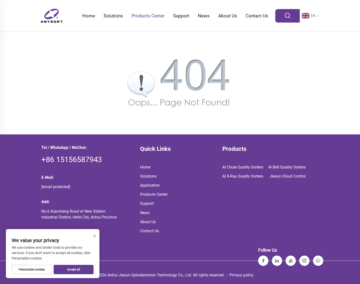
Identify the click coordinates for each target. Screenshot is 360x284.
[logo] (52, 15)
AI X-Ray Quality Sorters (242, 176)
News (204, 16)
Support (181, 16)
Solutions (113, 16)
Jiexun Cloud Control (288, 176)
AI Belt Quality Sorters (287, 167)
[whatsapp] (318, 261)
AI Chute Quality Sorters (242, 167)
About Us (227, 16)
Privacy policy (241, 275)
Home (88, 16)
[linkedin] (277, 261)
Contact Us (257, 16)
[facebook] (263, 261)
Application (150, 185)
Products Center (148, 16)
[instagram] (304, 261)
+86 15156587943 (71, 159)
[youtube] (291, 261)
